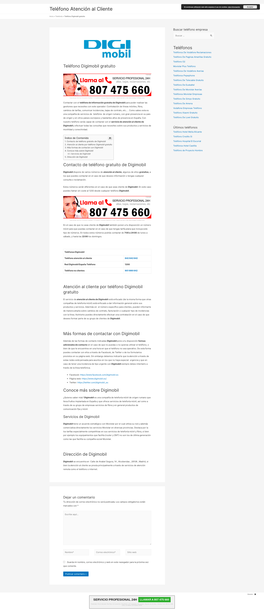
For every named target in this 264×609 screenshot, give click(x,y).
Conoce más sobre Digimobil (80, 150)
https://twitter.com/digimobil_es (92, 382)
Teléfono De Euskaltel (184, 85)
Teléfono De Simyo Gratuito (186, 98)
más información (234, 7)
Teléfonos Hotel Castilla (184, 145)
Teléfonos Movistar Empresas (187, 94)
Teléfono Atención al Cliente (81, 9)
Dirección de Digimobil (77, 157)
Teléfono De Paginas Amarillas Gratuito (192, 57)
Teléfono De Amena (183, 103)
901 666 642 (131, 270)
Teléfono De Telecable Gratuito (188, 80)
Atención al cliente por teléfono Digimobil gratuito (89, 144)
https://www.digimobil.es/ (94, 378)
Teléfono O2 (179, 61)
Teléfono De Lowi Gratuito (186, 117)
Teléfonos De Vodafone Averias (188, 71)
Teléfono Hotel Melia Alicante (187, 131)
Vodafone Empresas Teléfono (187, 108)
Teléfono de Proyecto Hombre (188, 150)
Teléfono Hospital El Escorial (187, 141)
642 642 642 (131, 258)
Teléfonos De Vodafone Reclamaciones (192, 52)
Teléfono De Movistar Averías (187, 89)
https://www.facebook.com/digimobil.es (99, 374)
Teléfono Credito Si (182, 136)
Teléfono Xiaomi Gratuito (185, 112)
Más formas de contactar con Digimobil (85, 147)
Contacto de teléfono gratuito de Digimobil (86, 141)
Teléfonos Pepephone (184, 75)
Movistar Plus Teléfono (184, 66)
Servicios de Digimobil (80, 154)
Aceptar (250, 7)
